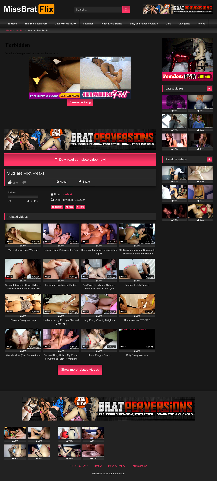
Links (168, 23)
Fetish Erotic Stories (111, 23)
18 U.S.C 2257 (79, 466)
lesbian (19, 30)
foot (71, 207)
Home (14, 23)
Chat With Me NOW (65, 23)
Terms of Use (139, 466)
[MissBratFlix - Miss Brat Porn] (29, 10)
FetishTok (88, 23)
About (63, 181)
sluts (82, 207)
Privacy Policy (116, 466)
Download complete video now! (82, 159)
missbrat (67, 194)
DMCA (98, 466)
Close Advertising (80, 102)
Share (86, 181)
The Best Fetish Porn (36, 23)
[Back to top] (206, 471)
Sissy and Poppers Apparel (144, 23)
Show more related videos (80, 369)
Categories (184, 23)
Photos (201, 23)
